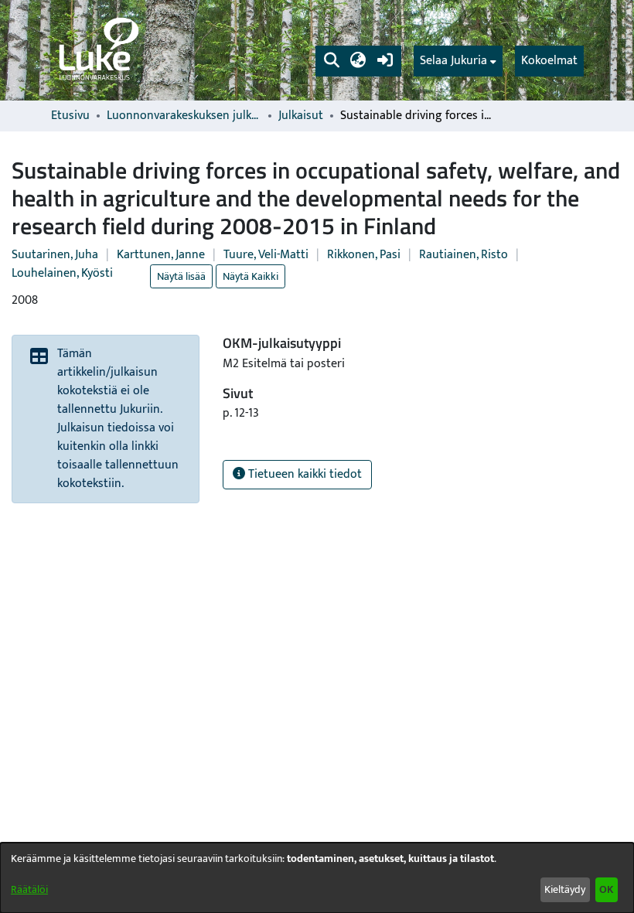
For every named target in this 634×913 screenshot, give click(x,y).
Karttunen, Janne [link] (161, 254)
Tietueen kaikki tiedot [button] (303, 474)
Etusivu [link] (70, 116)
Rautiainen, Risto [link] (463, 254)
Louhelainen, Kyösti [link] (62, 273)
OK (606, 889)
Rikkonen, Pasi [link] (364, 254)
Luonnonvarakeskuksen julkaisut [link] (184, 116)
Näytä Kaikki (250, 276)
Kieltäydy (564, 889)
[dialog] (317, 878)
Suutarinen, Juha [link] (55, 254)
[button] (331, 61)
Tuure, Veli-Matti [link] (265, 254)
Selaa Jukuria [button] (453, 61)
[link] (97, 50)
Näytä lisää (181, 276)
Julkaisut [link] (300, 116)
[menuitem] (458, 61)
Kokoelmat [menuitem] (549, 60)
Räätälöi (29, 889)
